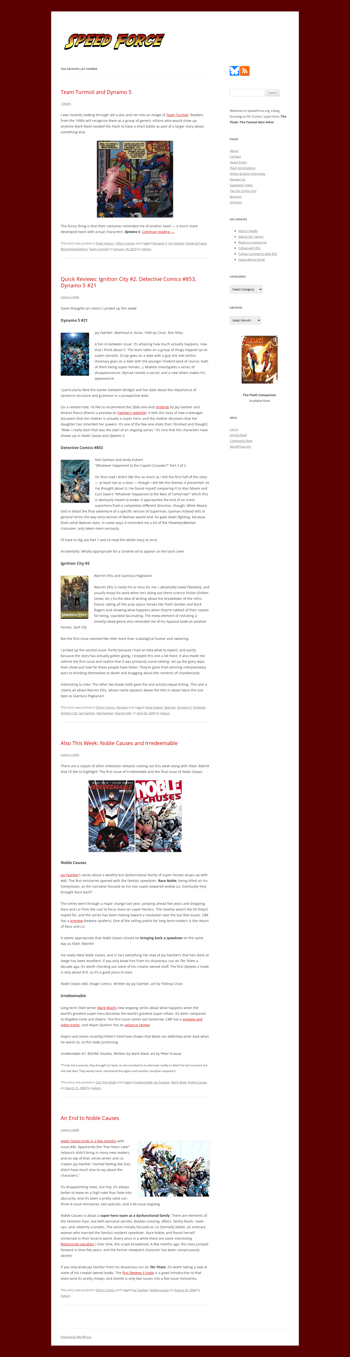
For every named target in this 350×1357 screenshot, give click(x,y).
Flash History (105, 243)
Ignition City (69, 713)
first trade (138, 1272)
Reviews (122, 707)
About (234, 151)
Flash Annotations (242, 168)
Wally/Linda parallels (77, 1244)
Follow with (249, 248)
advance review (137, 1025)
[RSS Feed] (245, 74)
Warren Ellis (123, 713)
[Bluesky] (234, 74)
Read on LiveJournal (252, 242)
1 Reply (66, 103)
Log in (234, 429)
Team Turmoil (177, 115)
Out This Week (106, 1082)
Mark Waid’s (107, 1007)
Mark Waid (178, 1082)
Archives (236, 202)
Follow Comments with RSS (257, 254)
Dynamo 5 (159, 243)
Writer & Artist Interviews (247, 173)
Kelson (146, 249)
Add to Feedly (248, 231)
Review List (237, 179)
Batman (170, 707)
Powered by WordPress (76, 1337)
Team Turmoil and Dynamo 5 (96, 91)
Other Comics (125, 243)
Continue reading (158, 231)
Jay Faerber (176, 243)
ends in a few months (88, 1141)
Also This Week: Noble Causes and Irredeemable (119, 742)
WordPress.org (240, 446)
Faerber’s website (131, 412)
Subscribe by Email (251, 259)
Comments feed (241, 441)
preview (76, 920)
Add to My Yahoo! (251, 236)
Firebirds (199, 707)
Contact (235, 156)
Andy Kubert (154, 707)
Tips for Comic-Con (243, 191)
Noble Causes (197, 1082)
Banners (235, 196)
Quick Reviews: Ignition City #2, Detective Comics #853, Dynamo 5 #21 (128, 282)
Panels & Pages (196, 243)
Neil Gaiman (105, 713)
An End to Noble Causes (90, 1117)
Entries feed (238, 435)
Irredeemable (143, 1082)
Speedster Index (241, 185)
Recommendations (74, 249)
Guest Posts (238, 162)
